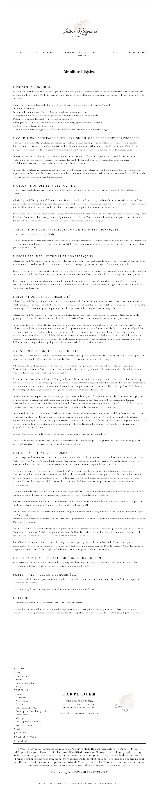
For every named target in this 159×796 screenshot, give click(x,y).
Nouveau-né (22, 700)
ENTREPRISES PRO (27, 707)
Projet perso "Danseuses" (29, 721)
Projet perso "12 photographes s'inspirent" (32, 713)
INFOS (33, 53)
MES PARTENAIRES (96, 772)
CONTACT (112, 53)
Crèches (20, 704)
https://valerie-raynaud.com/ (49, 94)
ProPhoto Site (86, 783)
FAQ (18, 686)
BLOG (96, 53)
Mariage (20, 718)
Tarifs (19, 679)
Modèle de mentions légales (96, 129)
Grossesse (82, 56)
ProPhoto (29, 108)
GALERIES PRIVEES (135, 53)
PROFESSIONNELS (75, 53)
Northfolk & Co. (112, 783)
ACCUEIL (18, 53)
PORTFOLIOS (51, 53)
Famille (20, 693)
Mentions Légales (61, 772)
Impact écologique (26, 683)
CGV (77, 772)
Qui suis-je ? (22, 676)
